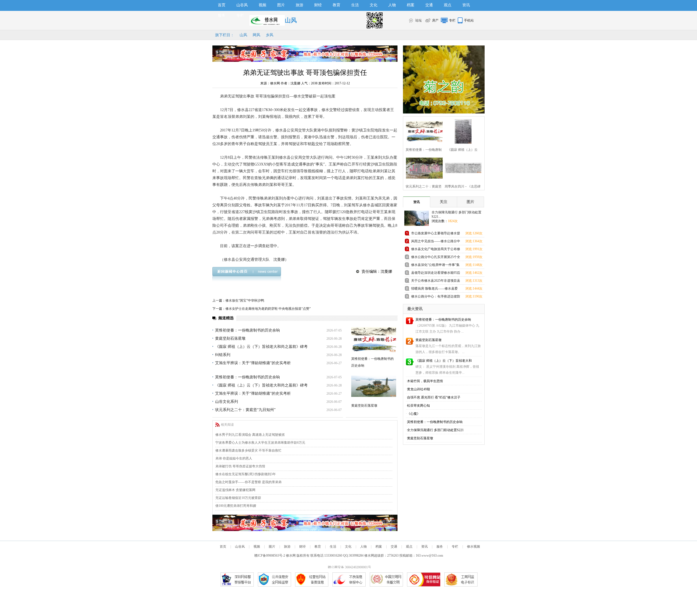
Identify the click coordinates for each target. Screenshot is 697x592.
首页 (221, 5)
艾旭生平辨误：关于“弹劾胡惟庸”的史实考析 (253, 363)
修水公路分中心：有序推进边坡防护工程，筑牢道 (435, 297)
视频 (262, 5)
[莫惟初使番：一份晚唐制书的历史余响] (373, 339)
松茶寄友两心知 (418, 405)
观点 (447, 5)
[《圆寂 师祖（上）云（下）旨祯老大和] (462, 131)
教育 (336, 5)
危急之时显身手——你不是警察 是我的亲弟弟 (248, 482)
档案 (410, 5)
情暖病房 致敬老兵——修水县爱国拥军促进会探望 (434, 289)
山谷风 (242, 5)
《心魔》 (413, 414)
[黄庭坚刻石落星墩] (373, 386)
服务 (221, 15)
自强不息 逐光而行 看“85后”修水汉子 (433, 397)
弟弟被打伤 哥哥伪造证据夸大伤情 (240, 466)
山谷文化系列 (226, 402)
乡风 (269, 35)
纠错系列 (222, 355)
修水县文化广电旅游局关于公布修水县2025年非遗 (435, 250)
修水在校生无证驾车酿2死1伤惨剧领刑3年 (245, 474)
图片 (281, 5)
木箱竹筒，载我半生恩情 (425, 381)
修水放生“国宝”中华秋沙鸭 (244, 300)
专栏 (240, 15)
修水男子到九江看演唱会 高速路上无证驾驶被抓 (250, 435)
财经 (318, 5)
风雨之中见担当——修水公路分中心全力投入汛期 (435, 242)
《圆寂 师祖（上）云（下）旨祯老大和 (443, 361)
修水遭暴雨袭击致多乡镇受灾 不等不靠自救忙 (248, 450)
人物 (392, 5)
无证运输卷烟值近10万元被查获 (238, 498)
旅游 (299, 5)
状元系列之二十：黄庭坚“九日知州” (245, 410)
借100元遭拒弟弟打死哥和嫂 (235, 506)
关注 (443, 202)
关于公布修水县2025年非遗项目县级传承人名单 (435, 281)
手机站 (469, 20)
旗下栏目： (224, 35)
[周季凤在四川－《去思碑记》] (462, 167)
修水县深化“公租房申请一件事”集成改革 (435, 266)
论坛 (418, 20)
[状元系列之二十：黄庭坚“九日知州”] (423, 167)
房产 (435, 20)
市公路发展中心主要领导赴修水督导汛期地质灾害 (435, 234)
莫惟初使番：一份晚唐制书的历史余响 (247, 330)
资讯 (466, 5)
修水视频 (473, 546)
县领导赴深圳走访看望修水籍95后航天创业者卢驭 (435, 274)
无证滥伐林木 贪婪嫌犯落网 (235, 490)
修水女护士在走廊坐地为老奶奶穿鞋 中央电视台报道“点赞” (268, 309)
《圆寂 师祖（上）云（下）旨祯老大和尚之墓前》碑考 (261, 347)
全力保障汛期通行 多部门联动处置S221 (435, 430)
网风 (256, 35)
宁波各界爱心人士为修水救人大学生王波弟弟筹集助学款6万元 (260, 442)
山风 (243, 35)
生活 (355, 5)
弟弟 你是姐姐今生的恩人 (233, 458)
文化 (373, 5)
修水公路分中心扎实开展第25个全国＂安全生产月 (435, 258)
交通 (429, 5)
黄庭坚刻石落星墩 (230, 338)
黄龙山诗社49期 (418, 389)
